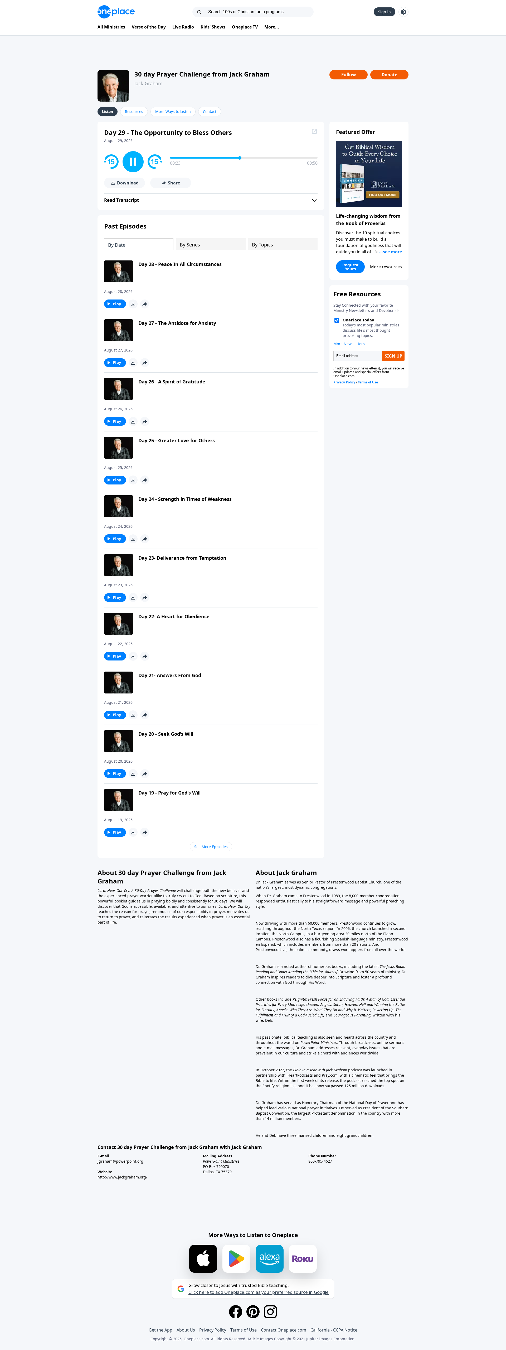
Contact (209, 111)
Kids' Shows (213, 27)
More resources (386, 267)
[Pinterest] (253, 1311)
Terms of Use (243, 1330)
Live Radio (183, 27)
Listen (107, 111)
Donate (389, 75)
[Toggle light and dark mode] (403, 12)
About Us (186, 1330)
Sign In (384, 11)
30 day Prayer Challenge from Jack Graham (202, 74)
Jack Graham (148, 83)
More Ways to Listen (173, 111)
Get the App (160, 1330)
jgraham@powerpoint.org (120, 1161)
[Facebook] (235, 1311)
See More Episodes (211, 846)
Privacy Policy (212, 1330)
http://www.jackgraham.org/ (122, 1177)
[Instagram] (270, 1311)
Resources (134, 111)
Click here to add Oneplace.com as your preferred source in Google (258, 1292)
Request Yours (350, 266)
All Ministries (111, 27)
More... (271, 27)
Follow (348, 75)
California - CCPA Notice (333, 1330)
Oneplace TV (245, 27)
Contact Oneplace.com (283, 1330)
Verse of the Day (149, 27)
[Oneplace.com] (116, 11)
